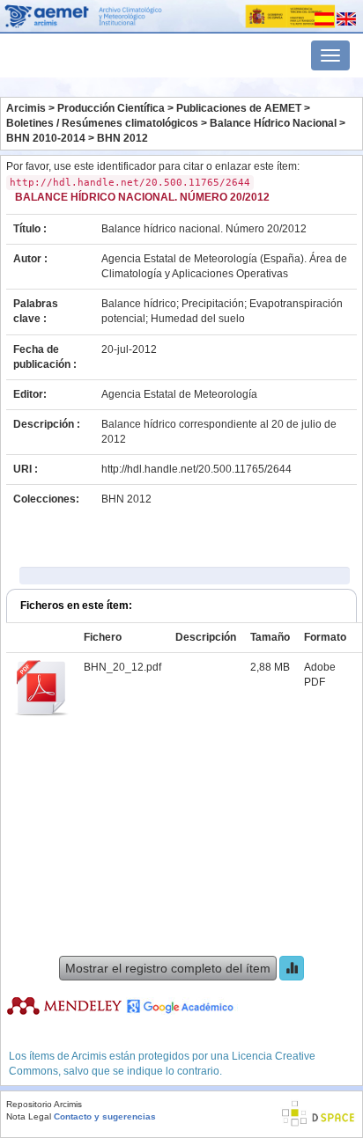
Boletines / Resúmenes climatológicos (102, 123)
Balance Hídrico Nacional (273, 123)
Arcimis (26, 108)
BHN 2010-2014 (45, 138)
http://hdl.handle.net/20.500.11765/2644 (196, 469)
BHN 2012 (122, 138)
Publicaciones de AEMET (238, 108)
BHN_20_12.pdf (122, 667)
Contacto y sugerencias (105, 1116)
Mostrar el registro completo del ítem (167, 968)
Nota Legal (28, 1116)
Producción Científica (111, 108)
